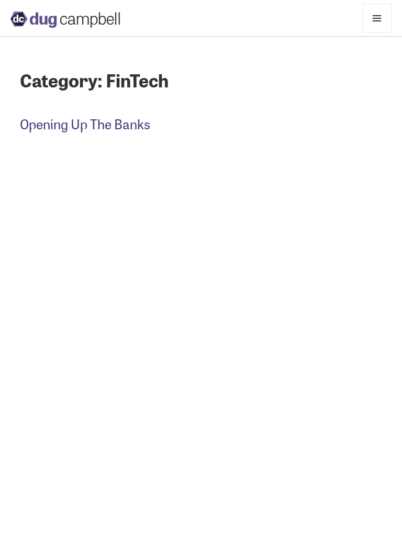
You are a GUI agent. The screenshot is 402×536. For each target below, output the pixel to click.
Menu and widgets (377, 32)
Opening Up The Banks (85, 123)
